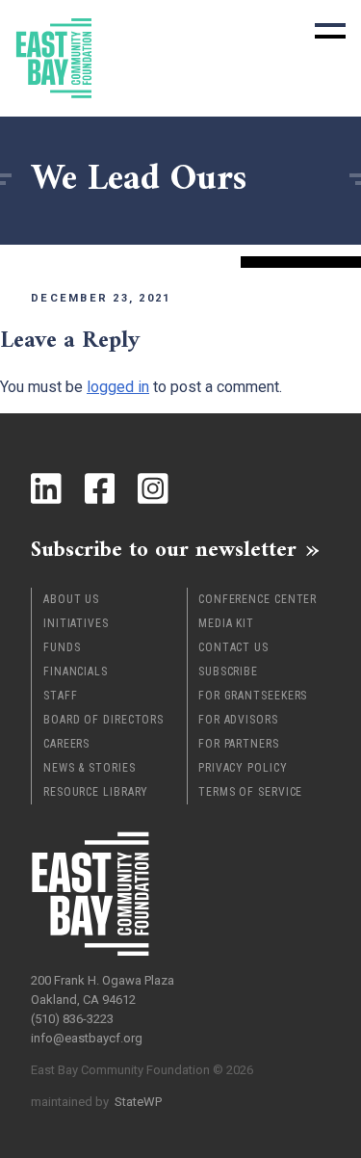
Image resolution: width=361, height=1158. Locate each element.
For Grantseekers (252, 695)
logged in (118, 387)
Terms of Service (250, 792)
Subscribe (228, 671)
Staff (60, 695)
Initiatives (76, 623)
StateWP (138, 1101)
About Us (71, 599)
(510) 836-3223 (72, 1019)
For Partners (238, 743)
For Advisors (238, 719)
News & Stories (89, 768)
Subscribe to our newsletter (164, 549)
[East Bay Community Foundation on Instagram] (153, 488)
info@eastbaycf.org (86, 1038)
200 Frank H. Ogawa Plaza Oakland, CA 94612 (102, 990)
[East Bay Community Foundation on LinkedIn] (46, 488)
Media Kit (226, 623)
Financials (75, 671)
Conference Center (257, 599)
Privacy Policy (243, 768)
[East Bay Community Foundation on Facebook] (100, 488)
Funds (62, 647)
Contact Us (233, 647)
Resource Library (95, 792)
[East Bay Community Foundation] (54, 58)
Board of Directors (103, 719)
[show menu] (330, 31)
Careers (66, 743)
